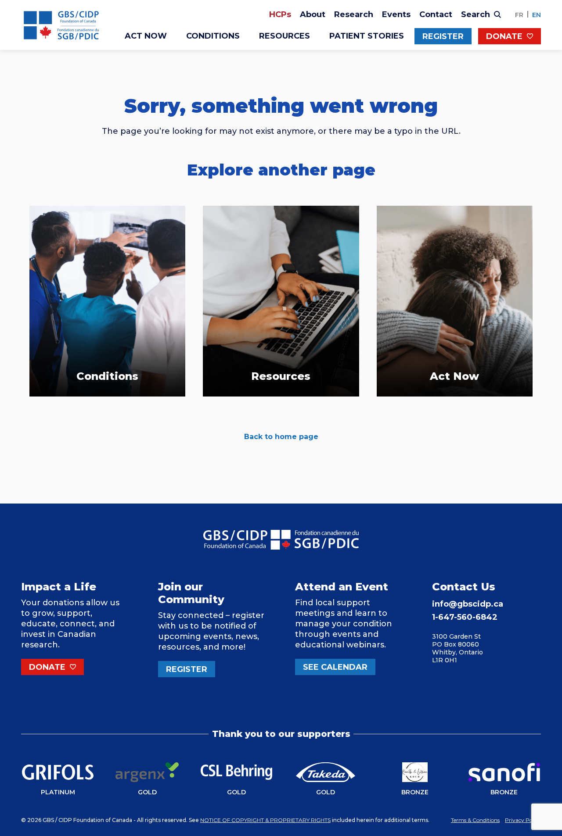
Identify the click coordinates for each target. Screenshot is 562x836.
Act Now (146, 36)
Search (476, 14)
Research (353, 14)
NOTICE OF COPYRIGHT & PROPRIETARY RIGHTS (265, 820)
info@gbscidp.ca (467, 604)
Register (443, 36)
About (312, 14)
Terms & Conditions (475, 820)
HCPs (280, 14)
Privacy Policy (523, 820)
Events (396, 14)
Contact (435, 14)
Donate (505, 36)
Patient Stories (366, 36)
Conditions (213, 36)
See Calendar (335, 667)
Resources (284, 36)
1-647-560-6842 (464, 617)
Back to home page (281, 436)
